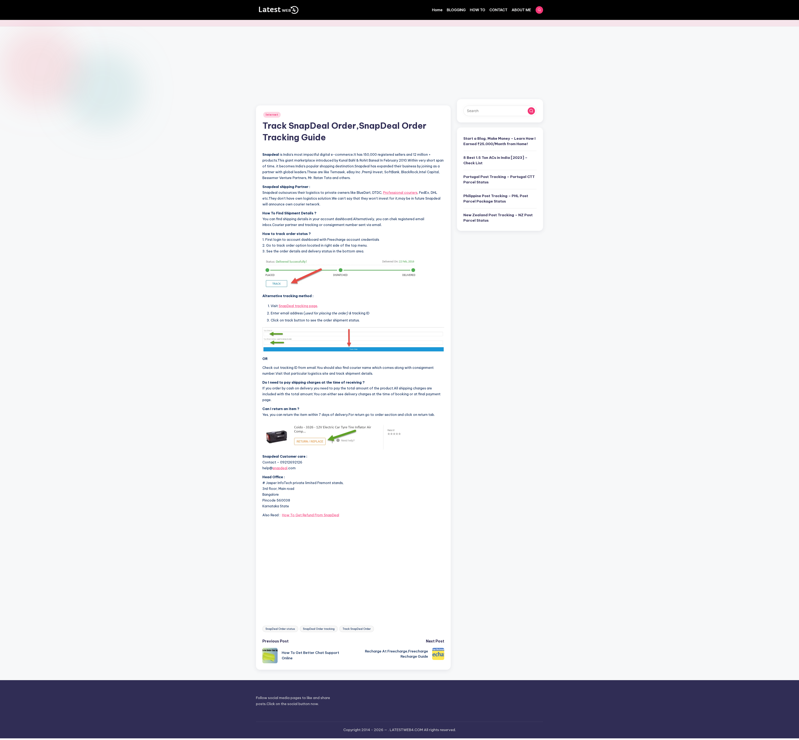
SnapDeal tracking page (298, 306)
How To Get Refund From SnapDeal (310, 515)
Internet (272, 114)
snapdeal (280, 468)
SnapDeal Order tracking (319, 628)
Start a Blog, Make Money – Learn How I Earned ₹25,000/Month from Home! (499, 141)
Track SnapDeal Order (356, 628)
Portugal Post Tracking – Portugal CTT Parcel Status (499, 179)
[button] (531, 111)
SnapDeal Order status (280, 628)
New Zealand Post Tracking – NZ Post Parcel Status (498, 218)
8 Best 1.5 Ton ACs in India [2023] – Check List (495, 160)
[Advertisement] (399, 57)
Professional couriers (400, 192)
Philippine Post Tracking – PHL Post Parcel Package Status (495, 199)
